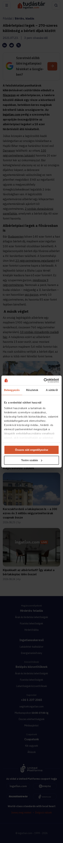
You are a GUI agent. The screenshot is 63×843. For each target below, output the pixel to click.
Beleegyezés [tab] (12, 390)
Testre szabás (29, 460)
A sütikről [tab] (52, 390)
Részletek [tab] (32, 390)
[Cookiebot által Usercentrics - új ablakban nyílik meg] (44, 380)
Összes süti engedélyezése (31, 449)
